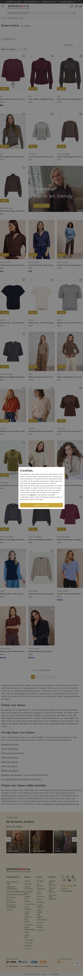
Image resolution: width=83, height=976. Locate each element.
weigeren (32, 495)
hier (41, 490)
